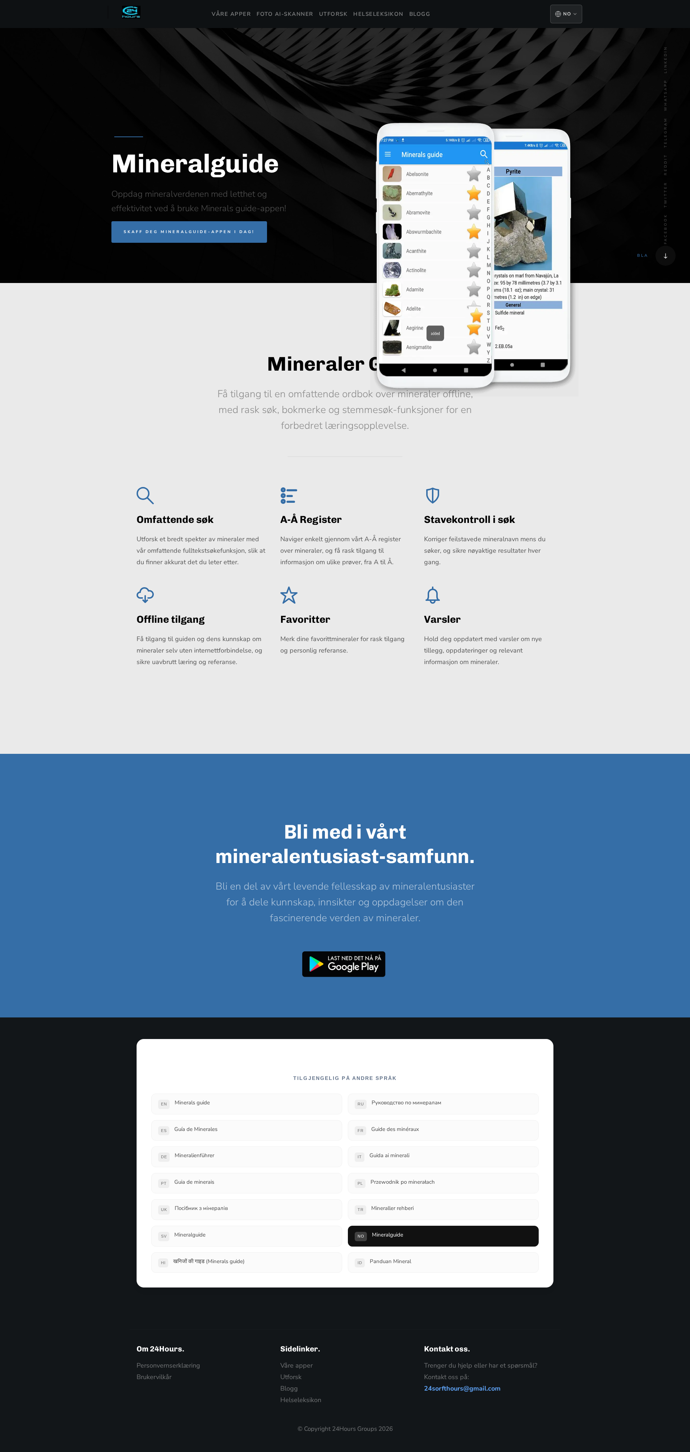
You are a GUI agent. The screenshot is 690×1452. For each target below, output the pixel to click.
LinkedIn (665, 59)
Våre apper (231, 14)
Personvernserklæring (168, 1365)
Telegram (665, 132)
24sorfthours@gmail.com (462, 1388)
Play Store (344, 964)
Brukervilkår (154, 1377)
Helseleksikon (378, 14)
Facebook (665, 229)
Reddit (665, 164)
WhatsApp (665, 95)
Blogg (420, 14)
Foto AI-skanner (285, 14)
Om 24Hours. (160, 1348)
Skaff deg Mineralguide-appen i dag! (189, 232)
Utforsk (333, 14)
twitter (665, 194)
